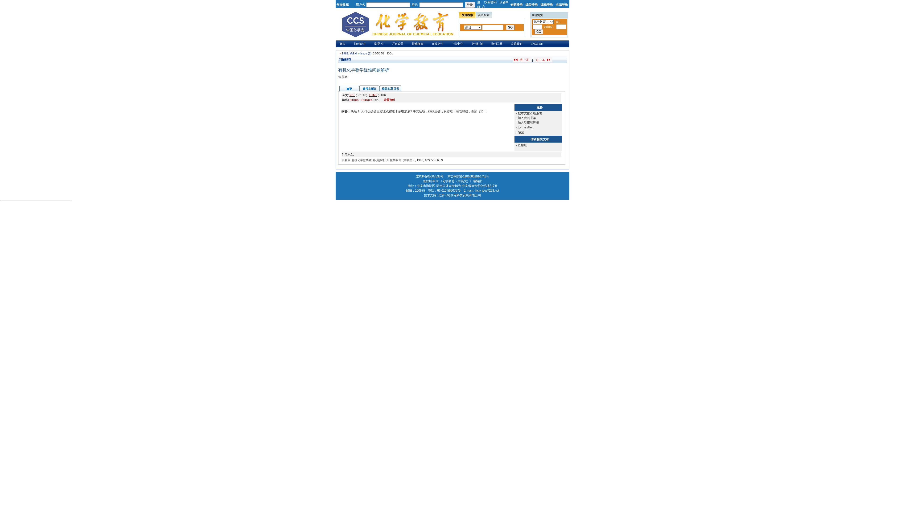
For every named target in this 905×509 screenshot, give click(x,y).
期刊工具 (496, 43)
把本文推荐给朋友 (530, 113)
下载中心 (457, 43)
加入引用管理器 (528, 122)
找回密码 (490, 2)
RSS (521, 133)
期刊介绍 (359, 43)
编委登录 (532, 4)
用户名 (360, 4)
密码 (414, 4)
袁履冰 (522, 145)
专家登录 (516, 4)
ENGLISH (537, 43)
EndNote (366, 100)
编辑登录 (547, 4)
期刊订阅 (477, 43)
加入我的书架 (527, 118)
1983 (345, 53)
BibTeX (354, 100)
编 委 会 (379, 43)
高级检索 (484, 15)
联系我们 (516, 43)
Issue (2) (365, 53)
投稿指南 (417, 43)
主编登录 (562, 4)
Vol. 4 (353, 53)
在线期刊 (437, 43)
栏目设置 (397, 43)
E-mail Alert (526, 127)
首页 (343, 43)
